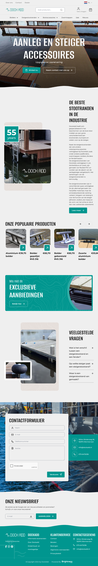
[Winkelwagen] (90, 10)
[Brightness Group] (67, 562)
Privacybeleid (55, 553)
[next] (89, 224)
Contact (53, 538)
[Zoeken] (61, 10)
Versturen (54, 474)
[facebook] (6, 546)
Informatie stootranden (37, 538)
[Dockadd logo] (15, 535)
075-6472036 (81, 545)
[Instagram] (9, 546)
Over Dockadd (33, 542)
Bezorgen (54, 546)
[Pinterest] (12, 546)
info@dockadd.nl (83, 549)
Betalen (53, 542)
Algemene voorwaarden (59, 550)
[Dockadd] (15, 9)
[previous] (80, 224)
